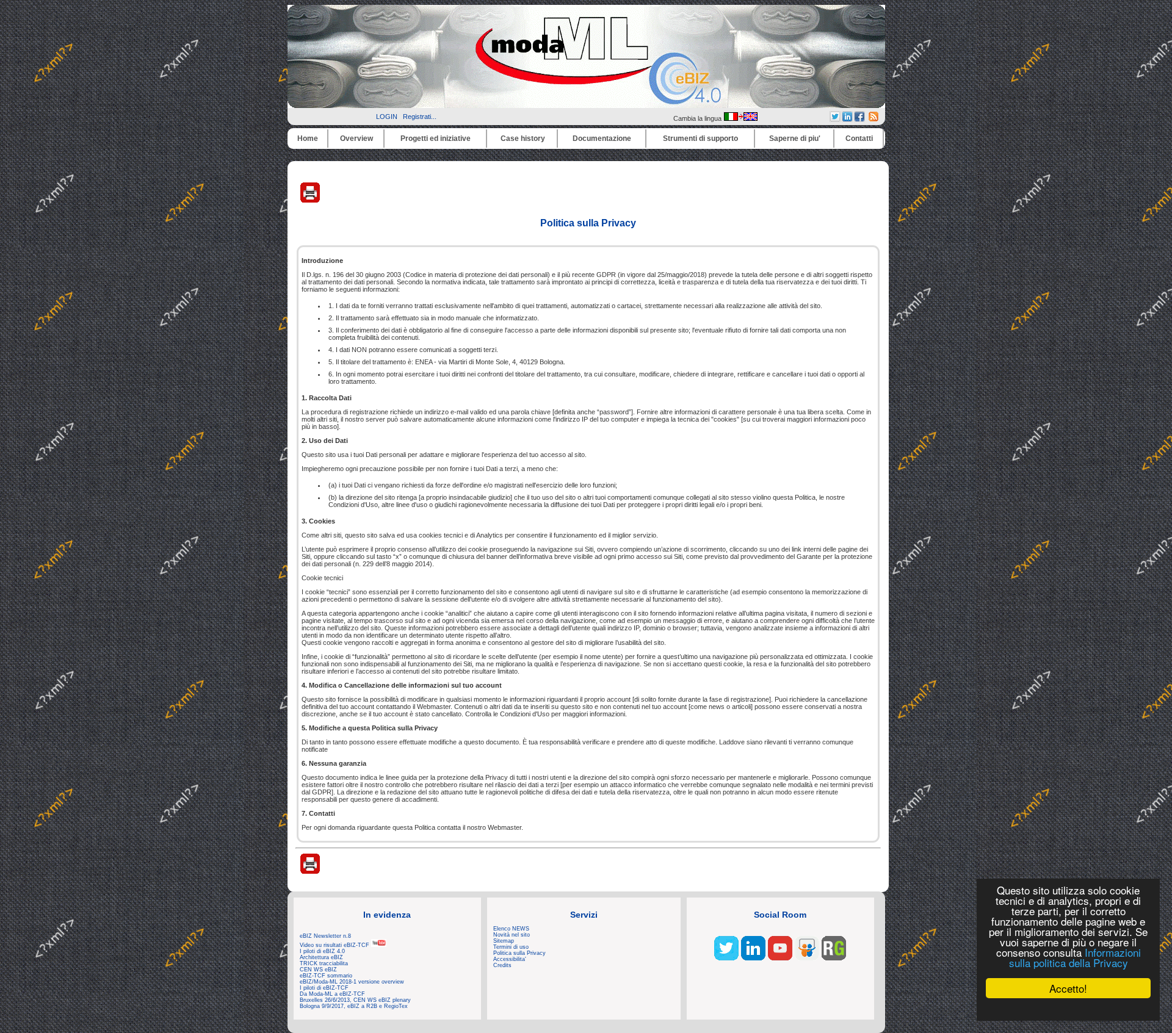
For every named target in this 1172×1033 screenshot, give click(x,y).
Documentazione (602, 138)
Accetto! (1068, 988)
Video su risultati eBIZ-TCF (335, 945)
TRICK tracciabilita (324, 963)
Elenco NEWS (511, 929)
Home (307, 138)
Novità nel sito (511, 935)
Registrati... (419, 116)
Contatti (859, 138)
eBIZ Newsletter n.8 (325, 936)
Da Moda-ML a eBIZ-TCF (332, 994)
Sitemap (503, 941)
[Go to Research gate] (834, 958)
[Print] (310, 200)
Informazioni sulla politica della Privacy (1075, 957)
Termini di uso (511, 947)
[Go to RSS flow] (726, 958)
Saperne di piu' (794, 138)
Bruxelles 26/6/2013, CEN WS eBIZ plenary (355, 1000)
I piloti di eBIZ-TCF (324, 988)
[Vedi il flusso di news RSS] (873, 119)
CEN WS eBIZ (318, 969)
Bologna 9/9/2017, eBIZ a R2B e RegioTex (354, 1006)
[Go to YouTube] (780, 958)
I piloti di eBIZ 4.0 (322, 951)
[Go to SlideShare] (807, 958)
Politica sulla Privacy (519, 953)
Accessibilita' (509, 959)
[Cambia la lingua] (740, 118)
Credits (502, 965)
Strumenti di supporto (700, 138)
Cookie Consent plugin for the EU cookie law (1068, 1009)
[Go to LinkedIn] (753, 958)
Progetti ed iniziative (435, 138)
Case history (523, 138)
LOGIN (386, 116)
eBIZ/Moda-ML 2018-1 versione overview (352, 982)
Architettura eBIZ (321, 957)
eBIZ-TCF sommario (326, 976)
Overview (356, 138)
